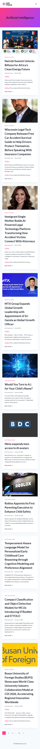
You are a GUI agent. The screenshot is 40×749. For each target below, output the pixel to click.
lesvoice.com (9, 73)
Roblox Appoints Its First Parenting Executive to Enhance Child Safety (20, 507)
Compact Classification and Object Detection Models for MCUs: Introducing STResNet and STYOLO (19, 608)
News (12, 57)
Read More (9, 91)
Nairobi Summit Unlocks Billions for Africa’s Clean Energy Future (19, 65)
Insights (7, 57)
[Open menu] (36, 3)
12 (19, 733)
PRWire (7, 76)
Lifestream (8, 380)
